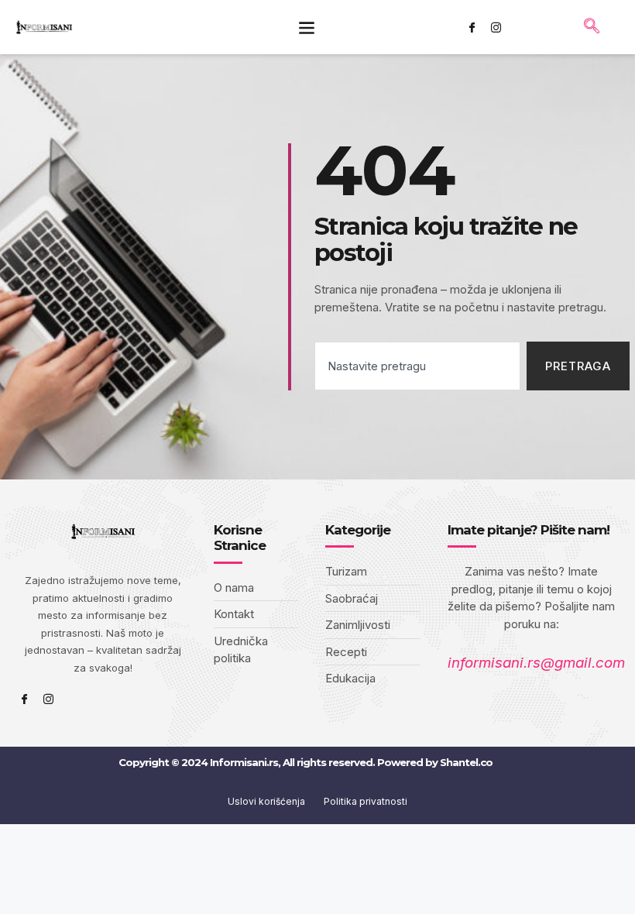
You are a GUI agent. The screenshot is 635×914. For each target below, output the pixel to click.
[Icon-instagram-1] (496, 27)
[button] (306, 27)
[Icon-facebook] (472, 27)
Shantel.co (466, 762)
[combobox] (417, 366)
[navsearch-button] (591, 27)
